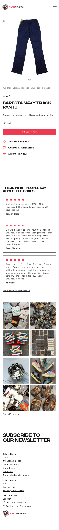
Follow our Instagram (18, 506)
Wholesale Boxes (12, 460)
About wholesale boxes (16, 475)
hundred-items (11, 87)
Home (5, 457)
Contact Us (9, 487)
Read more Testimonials (16, 290)
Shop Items (9, 468)
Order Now (31, 131)
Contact (7, 498)
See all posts (11, 414)
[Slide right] (56, 80)
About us (8, 471)
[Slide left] (3, 80)
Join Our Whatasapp (17, 502)
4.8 (8, 96)
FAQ (4, 483)
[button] (55, 7)
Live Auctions (11, 464)
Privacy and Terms (13, 490)
